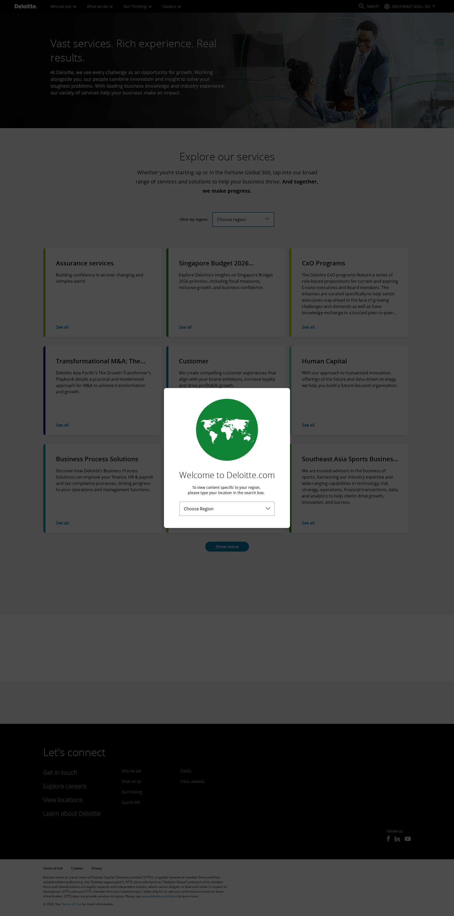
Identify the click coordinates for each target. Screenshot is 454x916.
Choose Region (199, 509)
